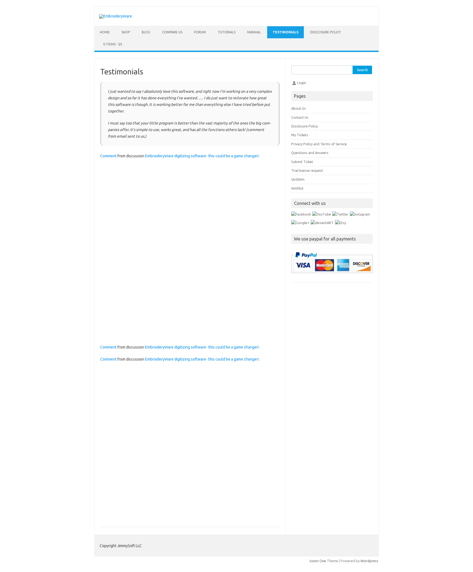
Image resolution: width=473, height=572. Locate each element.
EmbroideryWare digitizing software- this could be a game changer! (202, 156)
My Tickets (299, 135)
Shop (126, 32)
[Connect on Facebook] (301, 214)
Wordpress (369, 561)
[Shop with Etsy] (340, 223)
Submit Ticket (302, 162)
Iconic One (318, 561)
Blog (146, 32)
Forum (200, 32)
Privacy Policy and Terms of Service (319, 144)
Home (105, 32)
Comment (108, 156)
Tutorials (226, 32)
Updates (298, 179)
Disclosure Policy (325, 32)
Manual (254, 32)
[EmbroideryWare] (115, 16)
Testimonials (285, 32)
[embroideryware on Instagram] (360, 214)
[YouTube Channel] (321, 214)
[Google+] (300, 223)
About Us (298, 108)
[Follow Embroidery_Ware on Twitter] (340, 214)
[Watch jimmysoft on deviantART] (322, 223)
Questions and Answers (309, 153)
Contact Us (299, 117)
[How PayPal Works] (332, 278)
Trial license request (307, 170)
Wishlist (297, 188)
